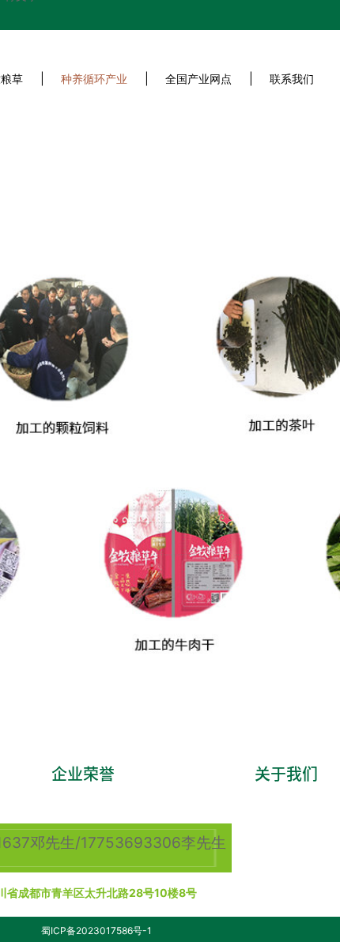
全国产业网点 (198, 78)
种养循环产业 (94, 78)
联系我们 (292, 78)
